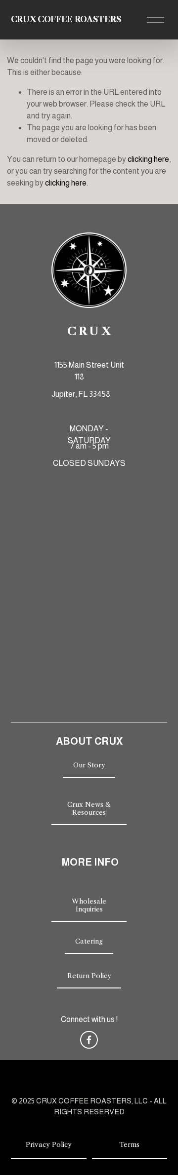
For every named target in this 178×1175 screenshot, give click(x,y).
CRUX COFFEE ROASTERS (66, 19)
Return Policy (89, 976)
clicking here (148, 159)
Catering (89, 941)
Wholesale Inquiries (89, 905)
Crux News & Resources (89, 808)
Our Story (89, 765)
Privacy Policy (49, 1144)
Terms (129, 1144)
